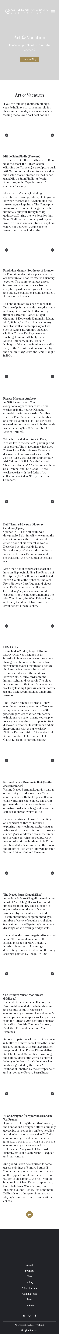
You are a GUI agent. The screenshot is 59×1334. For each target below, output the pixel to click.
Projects (29, 1279)
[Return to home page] (26, 11)
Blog (29, 1308)
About (29, 1273)
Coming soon (29, 1302)
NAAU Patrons (29, 1296)
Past (29, 1285)
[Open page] (29, 1223)
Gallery (30, 1291)
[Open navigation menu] (53, 11)
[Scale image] (29, 135)
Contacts (29, 1314)
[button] (29, 59)
